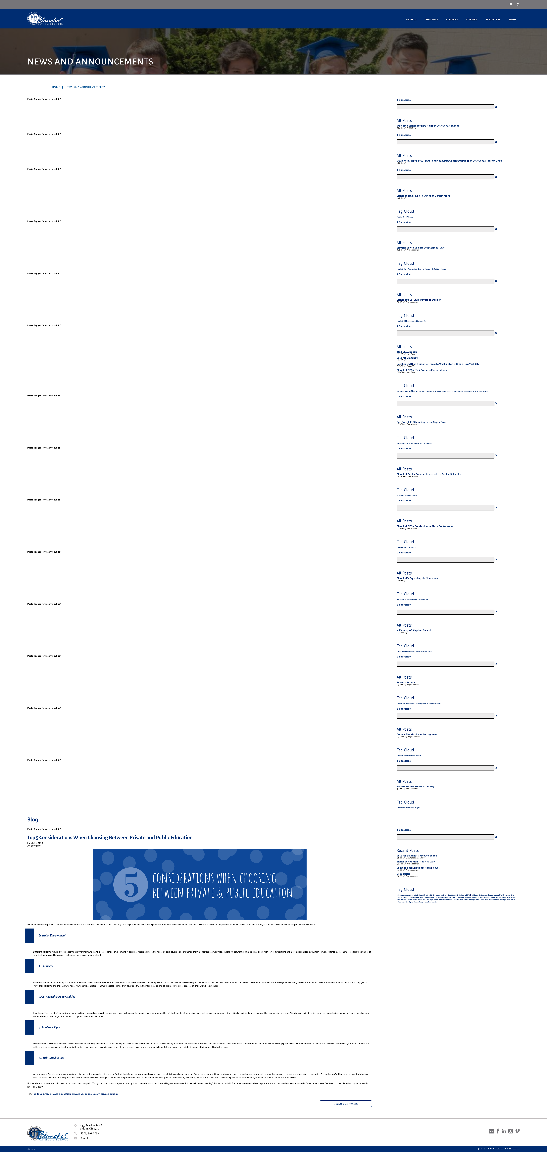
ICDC (452, 391)
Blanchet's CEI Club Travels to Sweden (419, 299)
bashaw (399, 704)
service (425, 704)
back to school (446, 895)
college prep (41, 1094)
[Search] (496, 106)
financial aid (422, 900)
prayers (417, 808)
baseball (455, 895)
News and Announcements (85, 87)
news (509, 900)
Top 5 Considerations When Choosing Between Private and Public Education (110, 837)
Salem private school (105, 1094)
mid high (457, 391)
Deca (439, 391)
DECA (449, 897)
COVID (444, 897)
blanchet (406, 704)
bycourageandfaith (496, 895)
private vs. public (82, 1094)
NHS (413, 756)
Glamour (421, 269)
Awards (408, 391)
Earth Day (486, 897)
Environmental (411, 321)
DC (436, 391)
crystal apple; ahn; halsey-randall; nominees (412, 600)
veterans (437, 704)
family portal (412, 900)
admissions (418, 895)
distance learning (471, 897)
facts (399, 900)
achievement (401, 895)
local (482, 900)
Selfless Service (406, 682)
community (430, 391)
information (443, 900)
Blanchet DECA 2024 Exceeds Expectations (422, 370)
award (438, 895)
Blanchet (400, 269)
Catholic (400, 897)
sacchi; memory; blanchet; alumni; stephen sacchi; (414, 652)
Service (443, 269)
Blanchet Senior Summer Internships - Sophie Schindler (429, 474)
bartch (408, 443)
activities (409, 895)
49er (398, 443)
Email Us (86, 1138)
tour (481, 391)
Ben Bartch (418, 443)
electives (494, 897)
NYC (462, 391)
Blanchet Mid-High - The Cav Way (416, 861)
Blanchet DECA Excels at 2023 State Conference (425, 526)
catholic (412, 704)
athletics (432, 895)
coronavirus (437, 897)
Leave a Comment (346, 1103)
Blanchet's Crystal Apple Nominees (417, 578)
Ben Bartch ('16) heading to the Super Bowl (421, 422)
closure (405, 897)
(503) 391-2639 (90, 1133)
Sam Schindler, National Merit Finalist (418, 867)
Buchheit (477, 895)
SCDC (477, 391)
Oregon (421, 902)
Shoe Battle (403, 874)
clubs (411, 897)
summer (414, 495)
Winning (410, 217)
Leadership (457, 900)
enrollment (503, 897)
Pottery (437, 269)
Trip (424, 321)
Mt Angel (503, 900)
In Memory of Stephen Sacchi (414, 630)
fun (428, 900)
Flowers (411, 269)
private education (60, 1094)
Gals (415, 269)
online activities (402, 902)
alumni (402, 443)
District (399, 217)
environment (511, 897)
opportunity (469, 391)
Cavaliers (422, 391)
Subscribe (404, 100)
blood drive (408, 756)
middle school (494, 900)
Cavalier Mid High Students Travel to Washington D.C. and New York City (438, 364)
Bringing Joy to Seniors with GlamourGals (421, 247)
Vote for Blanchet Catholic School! (417, 855)
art (427, 895)
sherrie (431, 704)
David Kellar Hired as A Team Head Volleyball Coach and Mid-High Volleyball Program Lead (449, 160)
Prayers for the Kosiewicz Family (415, 786)
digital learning (458, 897)
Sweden (420, 321)
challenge (419, 704)
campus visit (509, 895)
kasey (450, 900)
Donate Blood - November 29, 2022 (417, 734)
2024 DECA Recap (407, 352)
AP (424, 895)
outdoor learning (431, 902)
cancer (404, 808)
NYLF (513, 900)
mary (486, 900)
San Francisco (427, 443)
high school (446, 391)
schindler (408, 495)
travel (485, 391)
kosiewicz (410, 808)
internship (400, 495)
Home (56, 87)
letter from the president (470, 900)
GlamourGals (429, 269)
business (484, 895)
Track (405, 217)
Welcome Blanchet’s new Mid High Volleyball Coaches (428, 125)
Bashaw (461, 895)
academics (400, 391)
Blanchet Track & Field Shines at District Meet (423, 195)
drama (480, 897)
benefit (399, 808)
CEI (405, 321)
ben (412, 443)
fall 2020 (404, 900)
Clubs (405, 269)
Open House (414, 902)
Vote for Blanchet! (407, 358)
